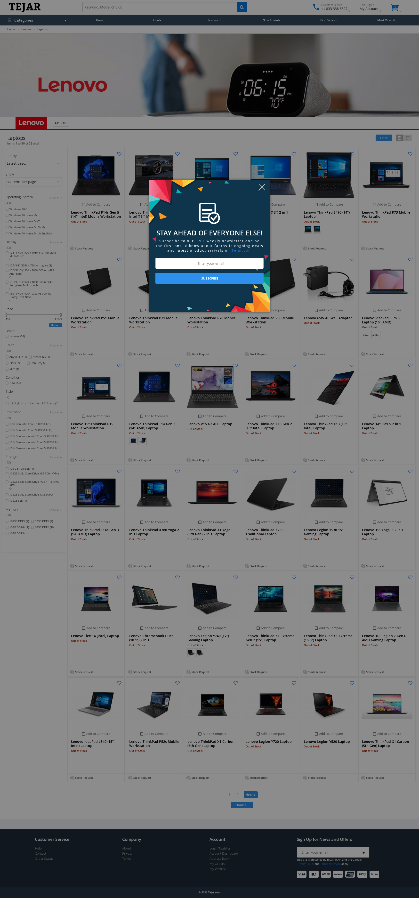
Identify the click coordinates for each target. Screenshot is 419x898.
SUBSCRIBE (209, 278)
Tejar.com (242, 250)
